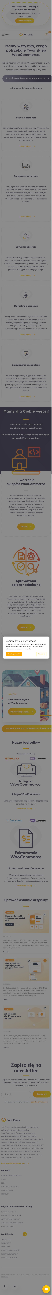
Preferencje (41, 654)
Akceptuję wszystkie (14, 654)
